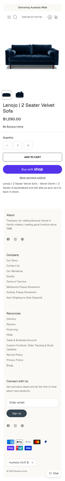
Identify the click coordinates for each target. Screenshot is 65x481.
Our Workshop (14, 271)
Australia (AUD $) (19, 462)
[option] (32, 56)
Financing (12, 329)
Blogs (9, 365)
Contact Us (13, 265)
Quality (10, 276)
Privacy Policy (14, 360)
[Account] (48, 17)
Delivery (11, 318)
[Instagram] (15, 239)
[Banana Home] (32, 17)
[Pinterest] (22, 239)
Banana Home (15, 126)
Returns (10, 324)
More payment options (33, 177)
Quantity (8, 137)
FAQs (9, 334)
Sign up (16, 413)
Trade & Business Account (21, 340)
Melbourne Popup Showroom (23, 287)
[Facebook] (8, 239)
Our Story (12, 260)
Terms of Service (16, 281)
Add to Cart (32, 157)
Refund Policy (14, 354)
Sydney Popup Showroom (21, 292)
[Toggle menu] (9, 17)
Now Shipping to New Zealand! (24, 297)
